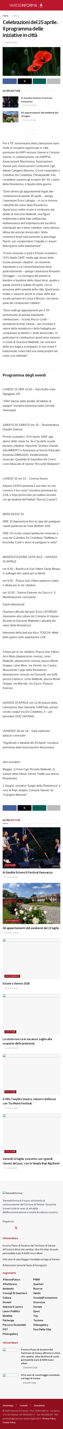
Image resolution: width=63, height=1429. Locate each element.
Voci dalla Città (42, 1329)
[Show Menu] (4, 5)
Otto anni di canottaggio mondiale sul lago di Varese (31, 1259)
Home (5, 16)
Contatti (24, 1405)
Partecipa (8, 1320)
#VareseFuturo (11, 1279)
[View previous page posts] (28, 131)
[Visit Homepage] (26, 5)
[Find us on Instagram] (10, 1228)
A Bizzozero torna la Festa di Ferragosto (25, 1265)
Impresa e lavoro (13, 1306)
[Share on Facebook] (10, 81)
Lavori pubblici (11, 1311)
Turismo (38, 1320)
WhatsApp (8, 1405)
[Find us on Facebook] (4, 1228)
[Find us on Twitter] (16, 1228)
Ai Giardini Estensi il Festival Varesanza (27, 872)
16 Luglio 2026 (11, 1048)
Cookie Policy (9, 1422)
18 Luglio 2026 (11, 988)
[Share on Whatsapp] (39, 81)
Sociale (37, 1306)
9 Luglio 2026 (10, 1168)
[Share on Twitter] (25, 81)
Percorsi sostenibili (14, 1325)
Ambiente (8, 1288)
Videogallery (40, 1325)
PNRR (36, 1279)
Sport (36, 1311)
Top (35, 1315)
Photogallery (10, 1334)
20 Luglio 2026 (29, 105)
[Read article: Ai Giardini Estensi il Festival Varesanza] (10, 102)
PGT (5, 1329)
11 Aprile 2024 (10, 42)
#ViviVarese (12, 921)
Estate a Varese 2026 (16, 983)
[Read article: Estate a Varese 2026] (31, 958)
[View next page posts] (34, 131)
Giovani (7, 1302)
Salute (37, 1293)
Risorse (37, 1288)
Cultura (15, 16)
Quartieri (38, 1284)
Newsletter (39, 1405)
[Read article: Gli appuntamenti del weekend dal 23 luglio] (10, 116)
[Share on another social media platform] (53, 81)
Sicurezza (39, 1302)
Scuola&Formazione (45, 1297)
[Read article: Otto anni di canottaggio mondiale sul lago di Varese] (10, 1379)
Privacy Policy (49, 1418)
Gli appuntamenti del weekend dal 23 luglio (31, 928)
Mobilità (7, 1315)
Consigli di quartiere (15, 1293)
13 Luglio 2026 (11, 1108)
